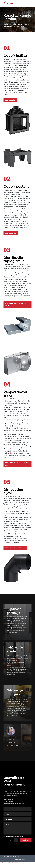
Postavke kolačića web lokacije (9, 863)
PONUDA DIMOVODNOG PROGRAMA (15, 548)
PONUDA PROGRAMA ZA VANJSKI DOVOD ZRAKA (16, 464)
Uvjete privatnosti (17, 836)
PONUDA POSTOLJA (10, 233)
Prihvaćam (14, 836)
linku (11, 453)
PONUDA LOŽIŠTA (10, 100)
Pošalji (25, 840)
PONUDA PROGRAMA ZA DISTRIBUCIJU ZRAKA (15, 304)
